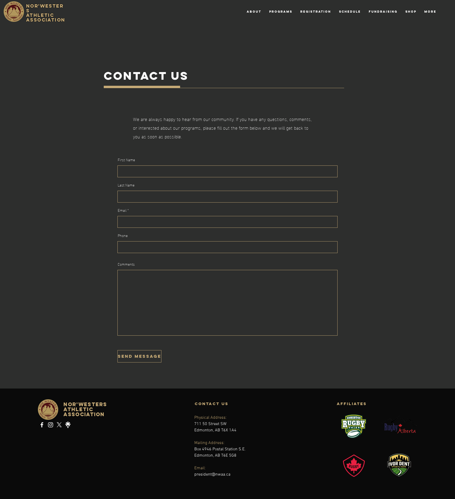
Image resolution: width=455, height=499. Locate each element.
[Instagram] (50, 424)
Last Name (126, 185)
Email (122, 210)
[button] (280, 11)
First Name (126, 160)
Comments (126, 264)
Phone (123, 235)
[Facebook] (41, 424)
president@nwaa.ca (212, 474)
